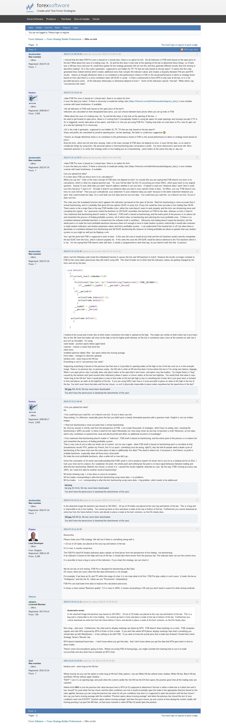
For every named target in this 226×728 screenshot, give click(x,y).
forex (53, 5)
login (172, 45)
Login (75, 27)
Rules (57, 27)
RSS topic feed (191, 49)
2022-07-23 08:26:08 (73, 54)
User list (48, 27)
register (181, 45)
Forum (96, 18)
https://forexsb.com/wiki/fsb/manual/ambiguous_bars (153, 101)
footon (32, 92)
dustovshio (35, 54)
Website (32, 597)
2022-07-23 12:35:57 (73, 157)
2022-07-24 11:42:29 (73, 529)
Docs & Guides (82, 18)
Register (66, 27)
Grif (31, 660)
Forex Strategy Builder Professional (64, 39)
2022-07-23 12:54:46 (73, 251)
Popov (32, 529)
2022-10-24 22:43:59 (73, 661)
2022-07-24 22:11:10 (73, 602)
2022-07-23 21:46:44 (73, 401)
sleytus (32, 602)
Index (30, 27)
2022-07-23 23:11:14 (73, 500)
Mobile (39, 27)
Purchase (66, 18)
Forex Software (35, 18)
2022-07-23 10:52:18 (73, 92)
